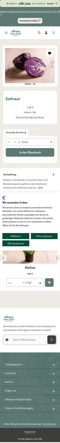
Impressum (30, 431)
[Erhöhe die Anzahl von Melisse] (40, 282)
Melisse (30, 267)
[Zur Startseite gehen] (15, 33)
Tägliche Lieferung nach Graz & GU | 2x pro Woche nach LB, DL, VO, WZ (30, 11)
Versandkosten (49, 423)
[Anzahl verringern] (9, 142)
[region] (30, 67)
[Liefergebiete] (56, 3)
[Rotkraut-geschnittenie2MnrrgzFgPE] (30, 65)
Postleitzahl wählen (29, 20)
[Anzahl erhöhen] (51, 142)
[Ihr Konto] (46, 33)
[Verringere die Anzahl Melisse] (10, 282)
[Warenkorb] (53, 33)
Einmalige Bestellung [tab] (16, 132)
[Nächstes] (51, 66)
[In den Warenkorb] (49, 282)
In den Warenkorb (30, 152)
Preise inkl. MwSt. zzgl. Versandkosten (30, 117)
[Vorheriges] (8, 66)
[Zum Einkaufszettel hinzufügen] (49, 53)
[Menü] (6, 33)
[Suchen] (39, 33)
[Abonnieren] (51, 339)
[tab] (29, 181)
